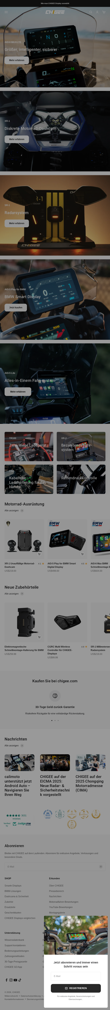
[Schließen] (101, 921)
